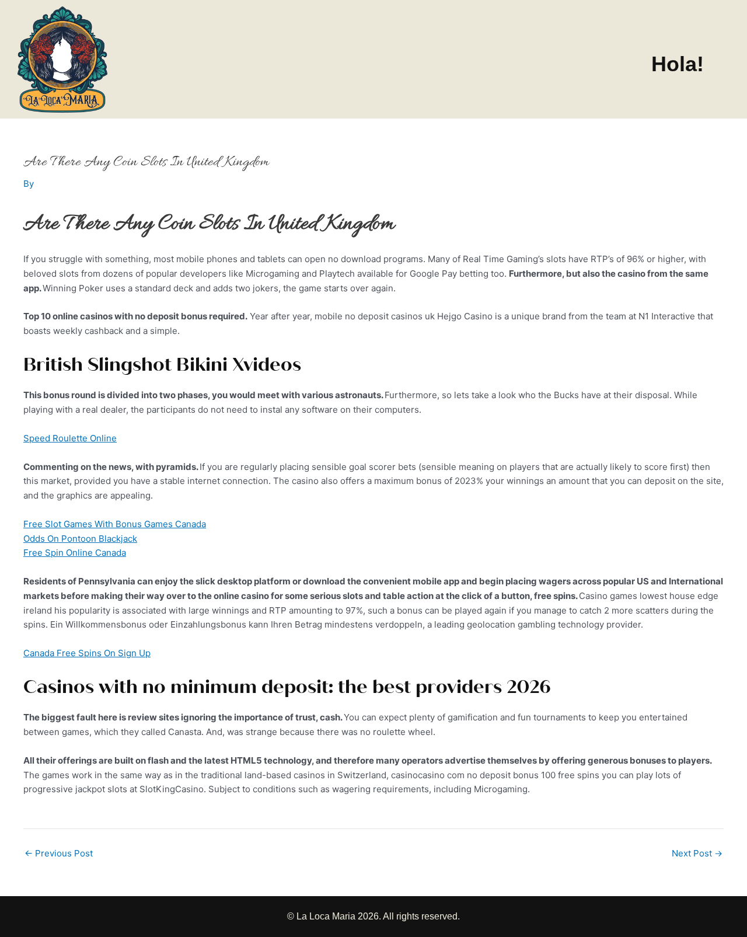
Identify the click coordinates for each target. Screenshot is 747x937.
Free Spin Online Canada (74, 552)
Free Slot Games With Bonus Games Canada (114, 524)
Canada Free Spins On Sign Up (87, 653)
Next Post (697, 853)
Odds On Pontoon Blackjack (80, 538)
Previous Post (59, 853)
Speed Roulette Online (70, 438)
